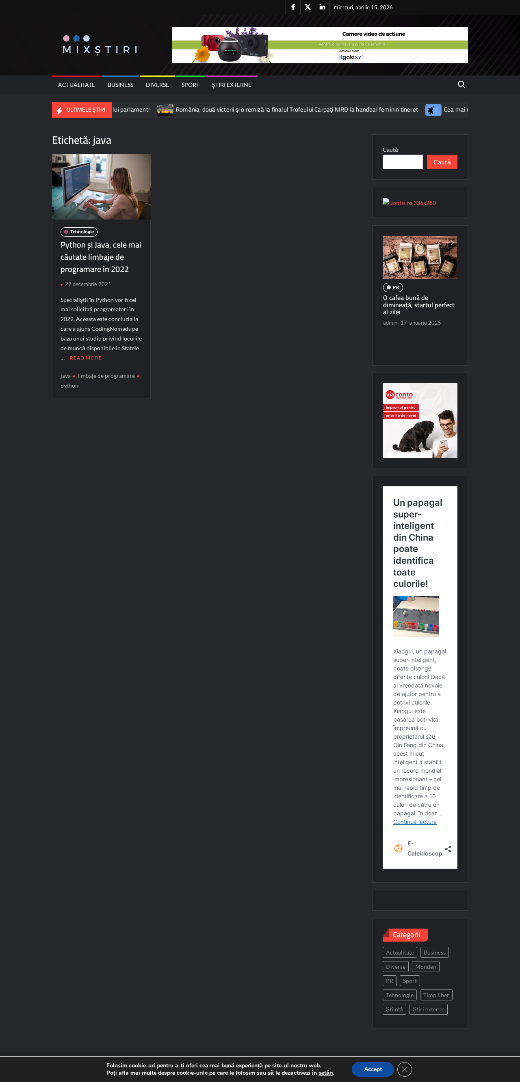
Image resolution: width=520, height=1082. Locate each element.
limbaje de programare (106, 375)
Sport (190, 84)
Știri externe (231, 84)
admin (390, 322)
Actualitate (76, 84)
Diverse (157, 84)
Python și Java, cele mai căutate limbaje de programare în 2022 (101, 256)
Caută (390, 149)
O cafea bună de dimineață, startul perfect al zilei (419, 304)
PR (396, 287)
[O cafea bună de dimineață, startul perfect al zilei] (420, 257)
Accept (373, 1069)
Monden (425, 966)
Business (120, 84)
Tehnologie (82, 231)
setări (325, 1073)
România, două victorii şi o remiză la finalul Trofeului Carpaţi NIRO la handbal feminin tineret (272, 109)
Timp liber (436, 994)
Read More (86, 358)
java (66, 375)
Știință (394, 1009)
